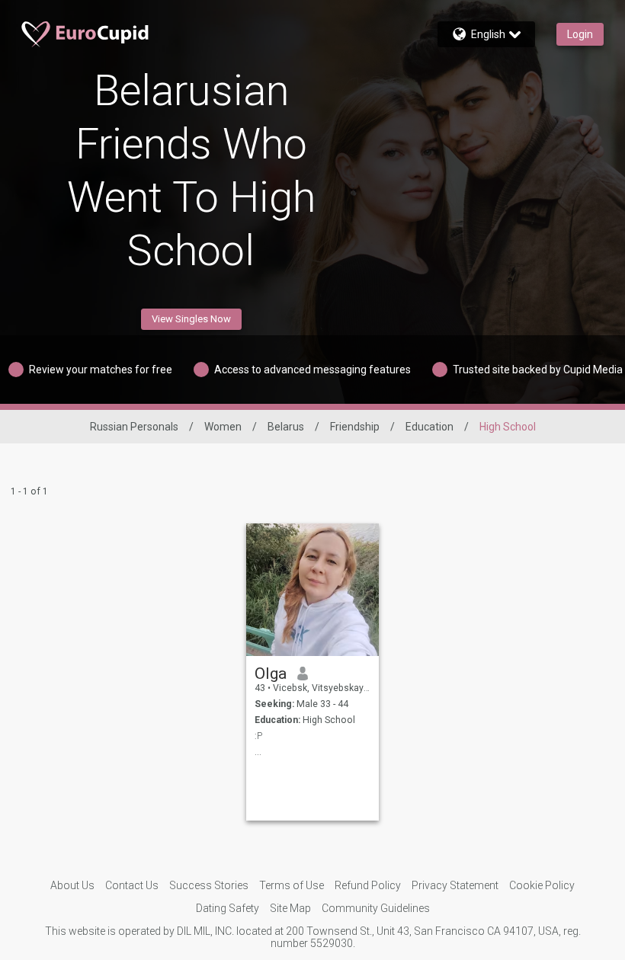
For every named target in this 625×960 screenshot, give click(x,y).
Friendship (355, 427)
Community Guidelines (376, 908)
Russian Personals (134, 427)
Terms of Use (291, 885)
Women (223, 427)
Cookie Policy (542, 885)
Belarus (286, 427)
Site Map (290, 908)
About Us (72, 885)
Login (580, 34)
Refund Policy (368, 885)
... (258, 752)
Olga (271, 673)
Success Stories (208, 885)
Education (429, 427)
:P (258, 736)
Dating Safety (227, 908)
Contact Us (132, 885)
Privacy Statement (455, 885)
